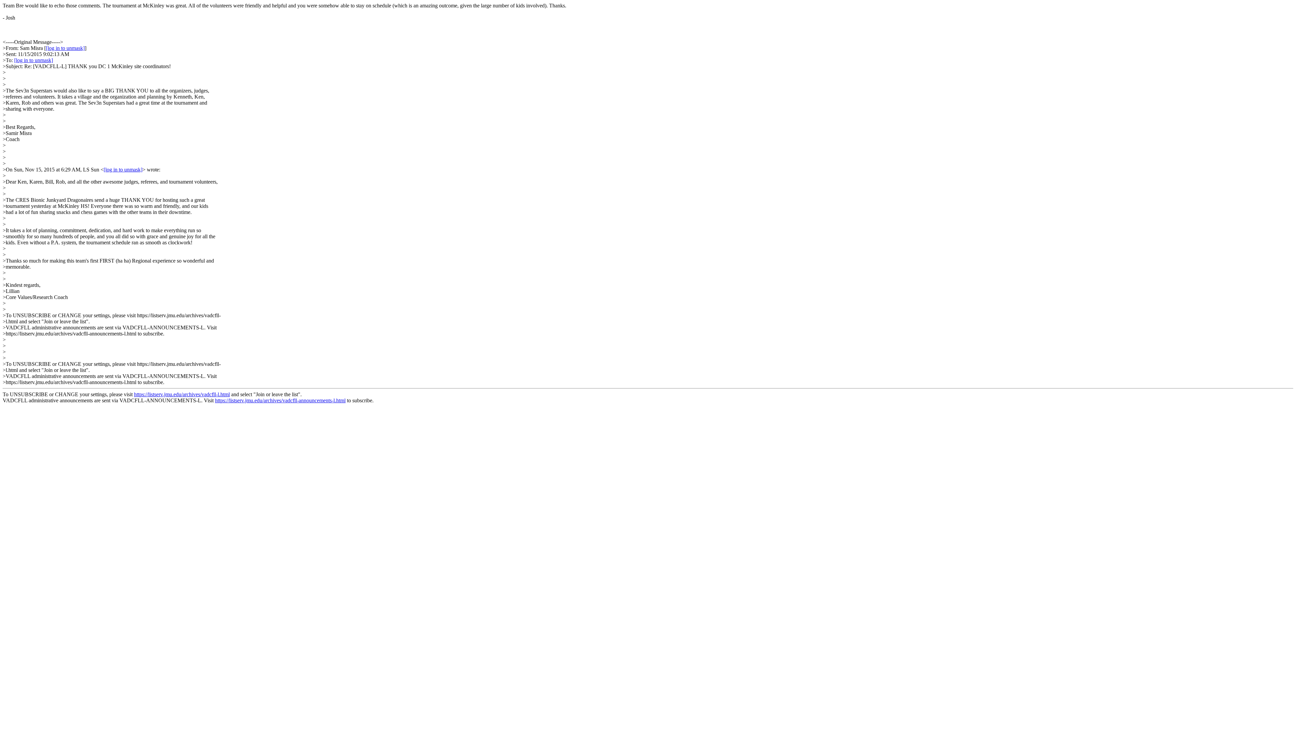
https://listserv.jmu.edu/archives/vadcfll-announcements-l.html (280, 400)
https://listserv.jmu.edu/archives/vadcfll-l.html (182, 394)
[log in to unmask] (65, 48)
